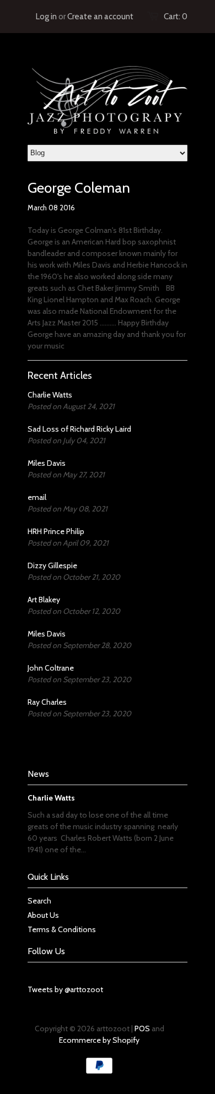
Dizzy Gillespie (52, 565)
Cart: (175, 16)
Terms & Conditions (62, 929)
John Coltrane (51, 668)
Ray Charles (47, 702)
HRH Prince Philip (56, 531)
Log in (46, 16)
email (37, 497)
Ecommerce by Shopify (99, 1040)
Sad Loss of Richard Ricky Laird (79, 429)
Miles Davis (47, 463)
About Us (43, 915)
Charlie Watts (50, 395)
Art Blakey (44, 600)
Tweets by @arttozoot (65, 989)
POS (142, 1028)
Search (39, 901)
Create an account (100, 16)
